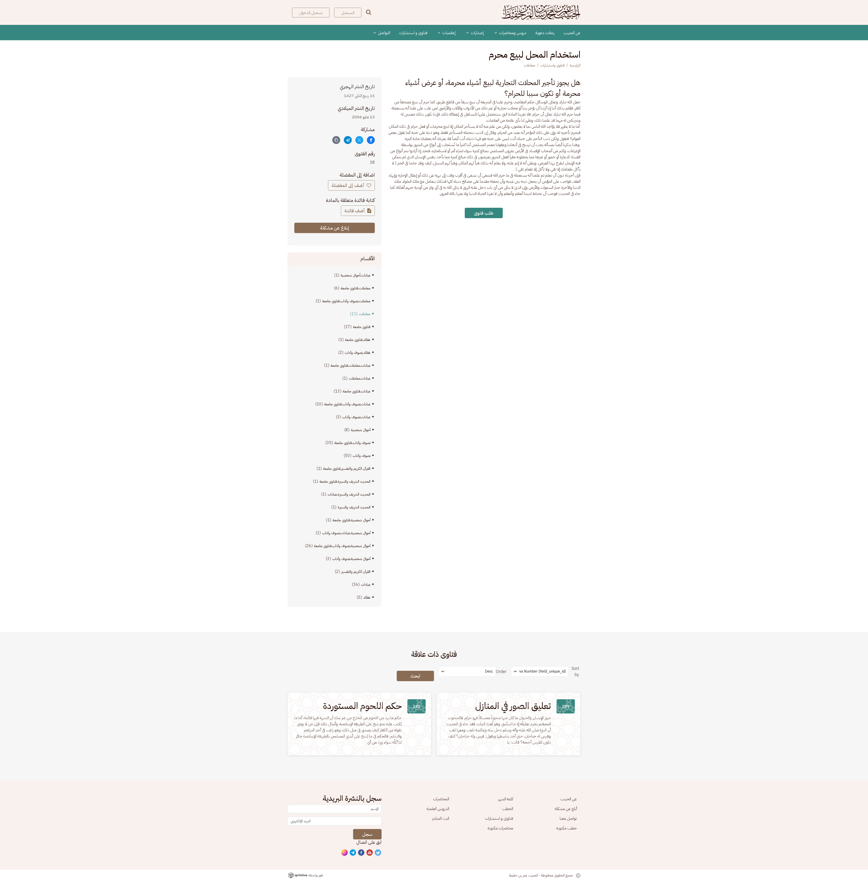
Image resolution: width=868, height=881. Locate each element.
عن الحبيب (572, 33)
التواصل (383, 33)
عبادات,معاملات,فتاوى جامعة (350, 365)
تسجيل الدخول (311, 12)
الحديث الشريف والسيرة (354, 507)
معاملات (529, 65)
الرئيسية (575, 65)
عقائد (366, 597)
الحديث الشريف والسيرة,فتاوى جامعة (344, 481)
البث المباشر (440, 818)
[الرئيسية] (540, 12)
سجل (367, 834)
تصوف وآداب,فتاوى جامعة (352, 443)
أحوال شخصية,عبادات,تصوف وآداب (346, 533)
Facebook (361, 852)
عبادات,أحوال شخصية (355, 275)
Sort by (575, 671)
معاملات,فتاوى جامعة (355, 288)
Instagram (344, 852)
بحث (368, 12)
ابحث (415, 676)
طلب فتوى (483, 213)
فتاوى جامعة (361, 327)
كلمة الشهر (505, 799)
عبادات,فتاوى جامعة (356, 391)
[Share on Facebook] (371, 140)
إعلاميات (448, 33)
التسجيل (347, 12)
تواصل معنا (568, 818)
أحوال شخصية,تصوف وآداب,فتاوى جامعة (342, 546)
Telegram (353, 852)
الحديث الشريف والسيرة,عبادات (349, 494)
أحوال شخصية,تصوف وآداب (351, 559)
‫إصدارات (477, 33)
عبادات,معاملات (359, 378)
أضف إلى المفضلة (348, 185)
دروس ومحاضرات (512, 33)
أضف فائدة (355, 210)
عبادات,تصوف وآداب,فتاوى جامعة (347, 404)
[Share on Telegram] (348, 140)
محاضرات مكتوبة (500, 828)
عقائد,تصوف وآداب (357, 352)
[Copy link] (336, 140)
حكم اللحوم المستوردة (362, 706)
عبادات (365, 584)
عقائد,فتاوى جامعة (357, 339)
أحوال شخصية (360, 430)
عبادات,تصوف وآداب (356, 417)
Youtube (369, 852)
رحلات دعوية (544, 33)
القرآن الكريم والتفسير (355, 571)
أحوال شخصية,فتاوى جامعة (351, 520)
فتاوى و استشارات (413, 33)
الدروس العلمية (438, 808)
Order (501, 671)
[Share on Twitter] (359, 140)
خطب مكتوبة (566, 828)
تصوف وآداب (361, 455)
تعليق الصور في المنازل (513, 706)
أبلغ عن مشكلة (566, 808)
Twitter (378, 852)
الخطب (507, 808)
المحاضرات (441, 799)
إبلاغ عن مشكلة (334, 227)
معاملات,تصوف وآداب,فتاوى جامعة (346, 301)
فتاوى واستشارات (552, 65)
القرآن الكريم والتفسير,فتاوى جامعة (346, 468)
